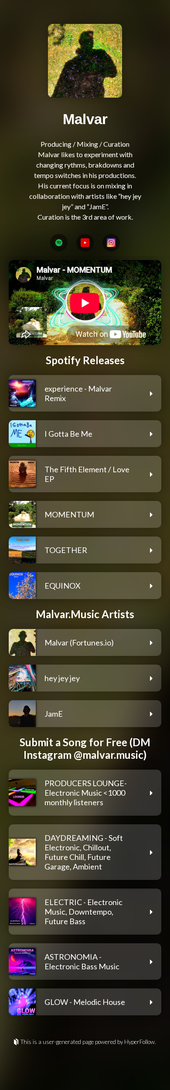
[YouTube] (85, 242)
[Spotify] (59, 242)
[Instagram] (111, 242)
